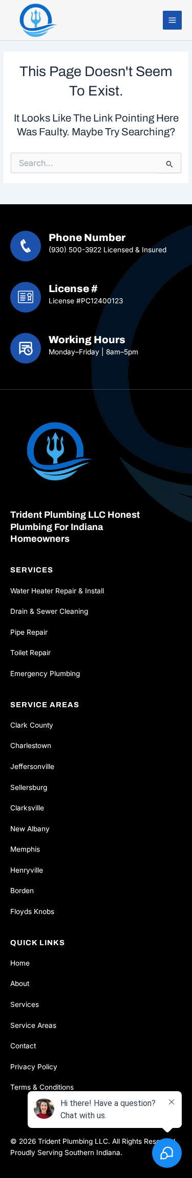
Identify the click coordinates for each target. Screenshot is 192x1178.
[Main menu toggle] (172, 20)
